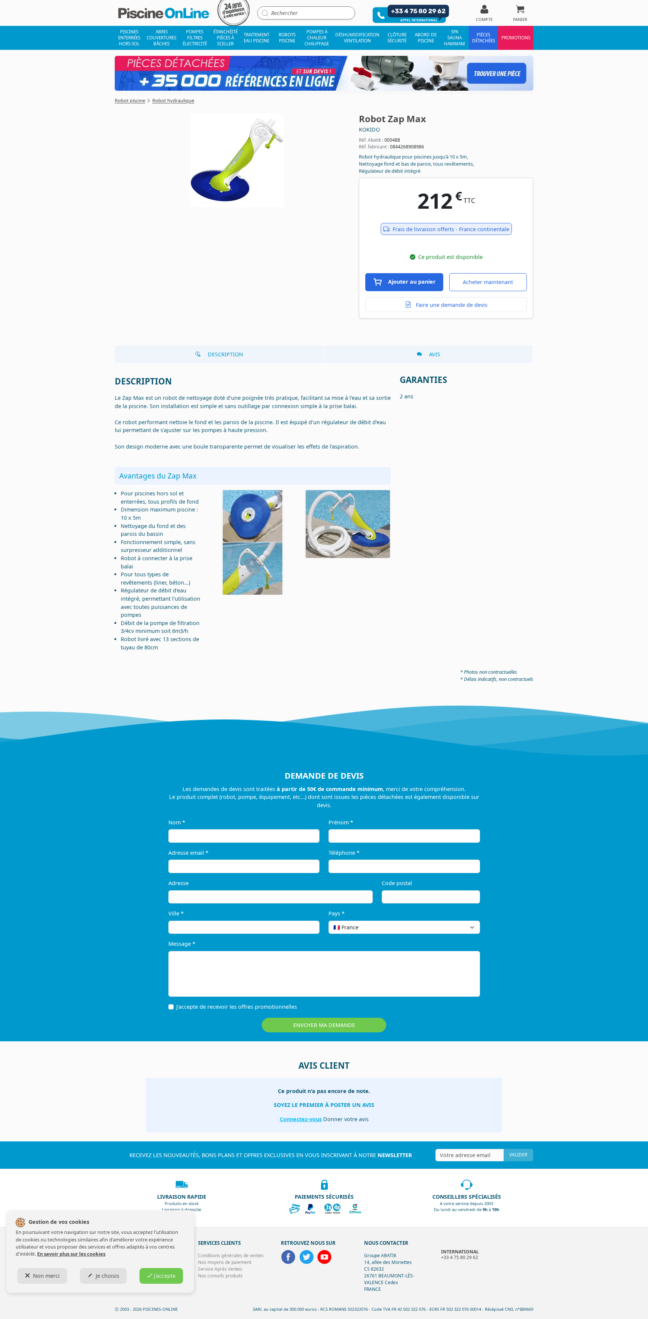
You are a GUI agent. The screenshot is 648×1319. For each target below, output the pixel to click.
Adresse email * (188, 852)
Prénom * (340, 822)
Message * (181, 943)
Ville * (176, 913)
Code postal (397, 883)
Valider (518, 1155)
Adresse (178, 883)
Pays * (336, 913)
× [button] (464, 927)
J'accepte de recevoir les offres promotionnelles (236, 1006)
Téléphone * (344, 852)
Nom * (176, 822)
